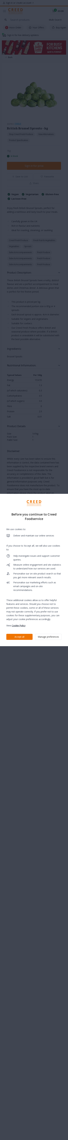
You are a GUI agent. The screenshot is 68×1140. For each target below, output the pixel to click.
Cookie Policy (18, 625)
